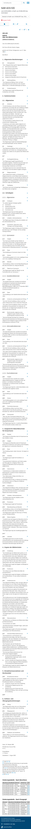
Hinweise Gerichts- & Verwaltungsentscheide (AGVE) (13, 821)
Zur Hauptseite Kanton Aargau (8, 818)
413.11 (6, 768)
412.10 (7, 774)
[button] (2, 824)
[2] (20, 247)
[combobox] (15, 17)
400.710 (13, 772)
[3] (3, 774)
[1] (5, 51)
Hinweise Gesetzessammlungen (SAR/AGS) (11, 819)
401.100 (8, 761)
